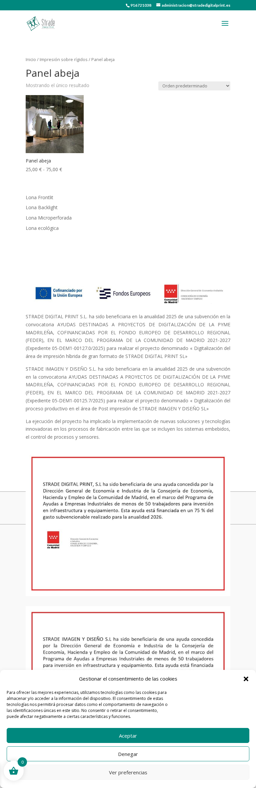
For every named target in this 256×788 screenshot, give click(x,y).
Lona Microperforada (49, 218)
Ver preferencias (128, 772)
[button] (246, 679)
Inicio (31, 59)
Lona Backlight (42, 207)
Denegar (128, 754)
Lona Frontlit (39, 197)
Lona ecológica (42, 228)
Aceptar (128, 735)
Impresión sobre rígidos (64, 59)
